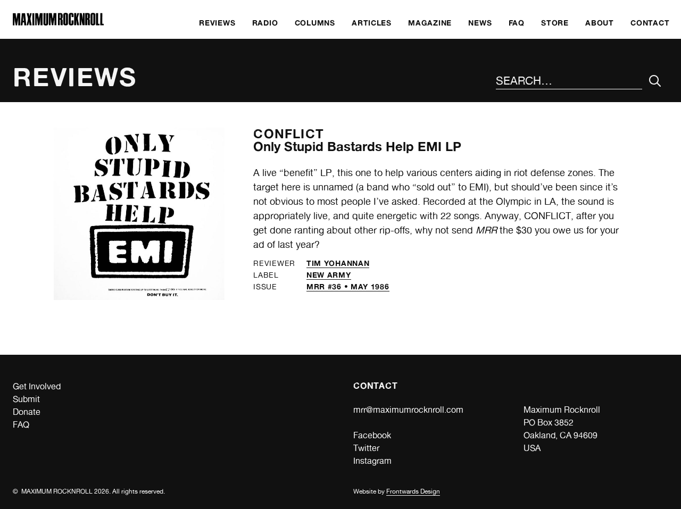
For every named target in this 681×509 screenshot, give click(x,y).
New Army (328, 274)
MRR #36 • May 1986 (347, 286)
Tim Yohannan (337, 263)
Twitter (366, 448)
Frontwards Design (413, 491)
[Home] (58, 23)
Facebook (372, 435)
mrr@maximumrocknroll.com (408, 410)
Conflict (288, 133)
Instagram (372, 461)
